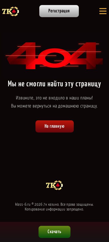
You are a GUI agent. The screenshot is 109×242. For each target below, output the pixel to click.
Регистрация (59, 11)
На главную (55, 126)
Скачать (54, 231)
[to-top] (100, 212)
